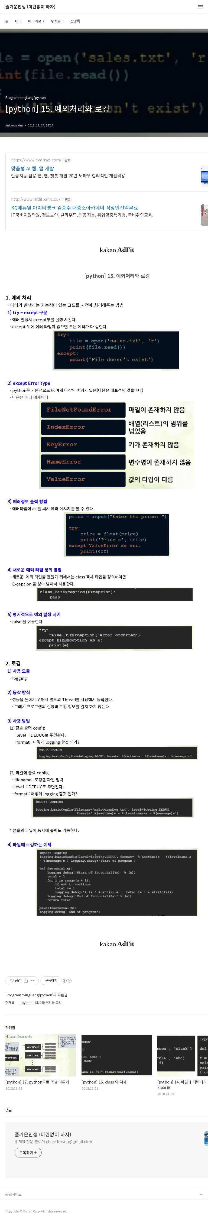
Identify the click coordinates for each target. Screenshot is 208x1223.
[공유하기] (25, 981)
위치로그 (57, 21)
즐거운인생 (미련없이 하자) (30, 7)
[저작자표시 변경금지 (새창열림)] (67, 980)
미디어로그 (36, 21)
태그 (18, 21)
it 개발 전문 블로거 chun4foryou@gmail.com (53, 1141)
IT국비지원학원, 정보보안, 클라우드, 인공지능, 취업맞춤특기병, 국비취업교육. (82, 215)
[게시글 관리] (32, 981)
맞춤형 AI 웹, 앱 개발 (32, 168)
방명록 (75, 21)
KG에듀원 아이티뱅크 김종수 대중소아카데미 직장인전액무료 (74, 207)
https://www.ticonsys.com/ (36, 160)
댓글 (8, 1110)
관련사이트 (13, 1194)
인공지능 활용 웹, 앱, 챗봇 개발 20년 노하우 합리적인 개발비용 (68, 175)
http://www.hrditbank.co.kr (36, 199)
